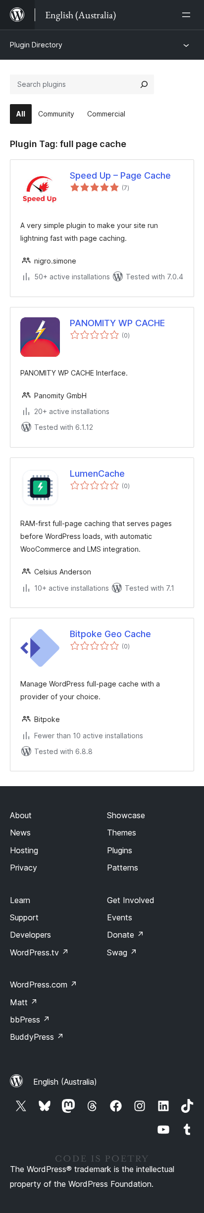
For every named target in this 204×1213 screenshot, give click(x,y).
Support (24, 917)
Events (119, 917)
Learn (20, 900)
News (20, 832)
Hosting (24, 850)
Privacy (23, 867)
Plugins (119, 850)
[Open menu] (188, 15)
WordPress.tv (39, 952)
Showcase (126, 815)
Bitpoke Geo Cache (110, 634)
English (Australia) (65, 1082)
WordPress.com (43, 984)
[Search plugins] (144, 84)
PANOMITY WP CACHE (117, 323)
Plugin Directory (36, 44)
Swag (122, 952)
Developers (30, 935)
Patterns (122, 867)
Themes (121, 832)
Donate (125, 935)
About (21, 815)
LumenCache (97, 473)
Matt (24, 1002)
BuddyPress (37, 1037)
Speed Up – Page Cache (120, 175)
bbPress (30, 1019)
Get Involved (130, 900)
